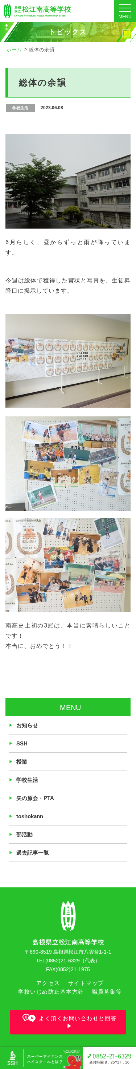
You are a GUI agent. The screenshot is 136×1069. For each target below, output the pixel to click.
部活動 (24, 834)
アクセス (48, 983)
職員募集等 (107, 992)
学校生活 (27, 780)
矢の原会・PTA (35, 798)
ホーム (14, 49)
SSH (22, 743)
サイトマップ (86, 983)
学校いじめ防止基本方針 (51, 992)
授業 (21, 762)
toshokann (29, 816)
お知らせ (27, 725)
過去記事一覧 (32, 853)
